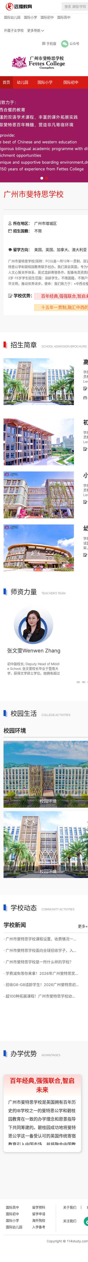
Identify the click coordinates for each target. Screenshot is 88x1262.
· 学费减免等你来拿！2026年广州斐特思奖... (41, 973)
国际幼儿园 (12, 17)
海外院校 (38, 1220)
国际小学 (30, 17)
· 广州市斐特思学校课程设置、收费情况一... (40, 939)
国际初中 (47, 17)
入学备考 (38, 1227)
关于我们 (69, 1207)
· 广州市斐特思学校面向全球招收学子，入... (40, 950)
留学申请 (38, 1214)
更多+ (83, 926)
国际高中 (63, 17)
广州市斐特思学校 (34, 194)
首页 (6, 82)
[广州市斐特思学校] (36, 62)
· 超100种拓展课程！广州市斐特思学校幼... (39, 996)
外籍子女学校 (14, 30)
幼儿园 (22, 82)
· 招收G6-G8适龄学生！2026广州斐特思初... (41, 984)
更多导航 (33, 30)
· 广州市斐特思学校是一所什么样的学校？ (38, 962)
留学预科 (38, 1207)
